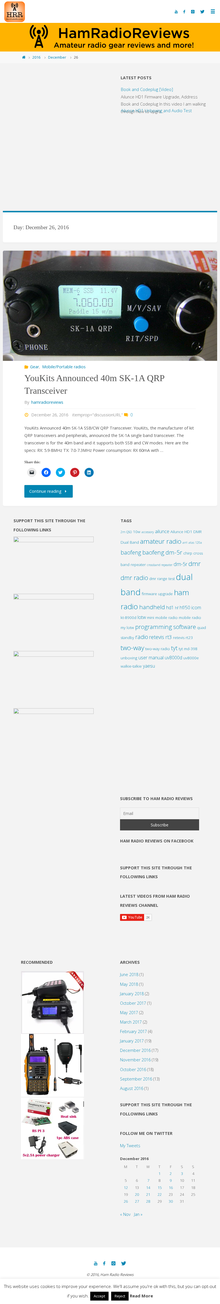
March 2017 (131, 1022)
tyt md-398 (188, 648)
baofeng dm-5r (162, 552)
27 (137, 1201)
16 (171, 1187)
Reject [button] (120, 1296)
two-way (132, 647)
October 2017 (133, 1003)
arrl (184, 543)
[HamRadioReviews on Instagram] (192, 11)
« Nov (125, 1214)
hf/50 (185, 607)
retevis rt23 (183, 637)
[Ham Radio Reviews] (14, 11)
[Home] (24, 57)
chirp (187, 553)
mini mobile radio (162, 617)
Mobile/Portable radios (64, 366)
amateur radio (160, 541)
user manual (151, 657)
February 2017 (133, 1031)
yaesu (149, 666)
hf (176, 607)
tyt (174, 648)
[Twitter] (202, 11)
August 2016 (131, 1088)
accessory (148, 532)
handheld (152, 607)
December (57, 57)
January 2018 (132, 993)
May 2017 (129, 1012)
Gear (34, 366)
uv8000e (191, 657)
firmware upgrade (157, 593)
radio (141, 637)
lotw (142, 617)
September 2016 (136, 1079)
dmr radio (134, 577)
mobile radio (190, 617)
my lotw (127, 627)
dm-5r (180, 564)
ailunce (162, 531)
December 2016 (135, 1050)
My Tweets (130, 1145)
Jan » (138, 1214)
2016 (36, 57)
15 (160, 1187)
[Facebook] (184, 11)
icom (196, 607)
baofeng (131, 552)
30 (171, 1201)
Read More (141, 1296)
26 (126, 1201)
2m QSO (126, 532)
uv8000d (173, 657)
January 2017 (132, 1041)
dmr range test (162, 578)
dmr (194, 563)
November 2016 (135, 1059)
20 (137, 1194)
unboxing (129, 657)
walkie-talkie (131, 666)
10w (136, 531)
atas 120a (195, 543)
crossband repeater (159, 565)
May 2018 (129, 984)
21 (148, 1194)
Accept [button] (99, 1296)
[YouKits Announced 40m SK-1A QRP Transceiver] (110, 306)
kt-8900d (128, 617)
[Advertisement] (56, 160)
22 (160, 1194)
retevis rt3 (160, 637)
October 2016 (133, 1069)
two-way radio (157, 648)
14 (148, 1187)
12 (126, 1187)
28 (148, 1201)
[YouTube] (176, 11)
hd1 (170, 607)
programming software (165, 627)
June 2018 (129, 974)
